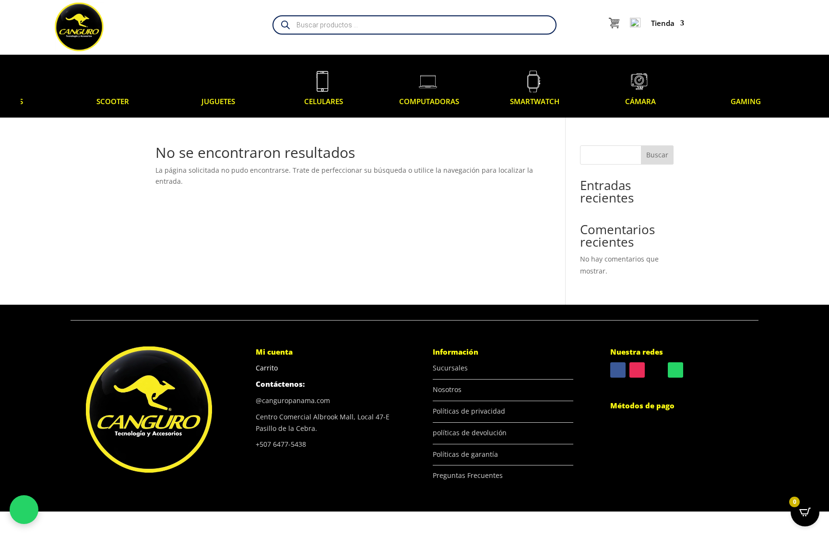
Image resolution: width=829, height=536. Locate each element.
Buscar (657, 154)
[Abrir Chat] (24, 509)
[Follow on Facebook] (618, 370)
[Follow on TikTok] (656, 370)
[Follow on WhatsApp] (675, 370)
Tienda (663, 23)
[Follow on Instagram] (637, 370)
